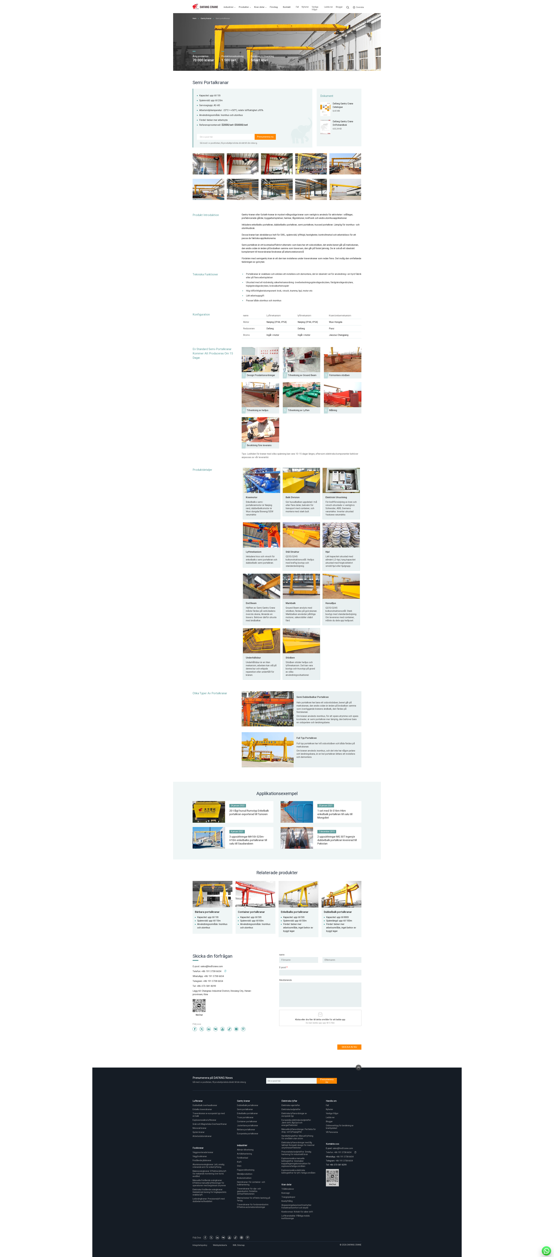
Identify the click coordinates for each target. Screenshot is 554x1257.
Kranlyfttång (287, 1201)
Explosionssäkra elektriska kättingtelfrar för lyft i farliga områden (298, 1171)
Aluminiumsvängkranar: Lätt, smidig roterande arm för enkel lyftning (208, 1166)
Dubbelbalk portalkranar (247, 1105)
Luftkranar (198, 1101)
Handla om (331, 1101)
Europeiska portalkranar (247, 1133)
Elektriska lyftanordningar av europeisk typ (294, 1115)
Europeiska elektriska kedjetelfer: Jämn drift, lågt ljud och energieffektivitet (296, 1123)
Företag (274, 7)
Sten (239, 1165)
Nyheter (305, 7)
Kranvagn (285, 1193)
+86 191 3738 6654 (214, 976)
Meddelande (285, 980)
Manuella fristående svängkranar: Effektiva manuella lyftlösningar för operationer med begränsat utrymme (209, 1183)
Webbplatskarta (220, 1245)
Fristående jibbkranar (202, 1160)
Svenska (360, 7)
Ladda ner (328, 7)
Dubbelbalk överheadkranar (205, 1105)
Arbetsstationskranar (202, 1136)
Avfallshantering (244, 1153)
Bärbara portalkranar (246, 1129)
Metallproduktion (244, 1174)
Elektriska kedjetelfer (291, 1109)
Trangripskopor (288, 1197)
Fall (297, 7)
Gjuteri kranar (199, 1132)
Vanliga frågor (315, 8)
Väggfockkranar (200, 1156)
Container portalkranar (247, 1121)
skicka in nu (349, 1047)
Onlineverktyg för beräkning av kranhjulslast (339, 1127)
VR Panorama (332, 1132)
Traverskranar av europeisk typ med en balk (209, 1115)
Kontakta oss (332, 1144)
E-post (283, 967)
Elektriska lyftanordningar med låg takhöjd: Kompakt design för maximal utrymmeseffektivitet (297, 1145)
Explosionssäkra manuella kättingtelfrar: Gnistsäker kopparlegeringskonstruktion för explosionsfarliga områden (296, 1162)
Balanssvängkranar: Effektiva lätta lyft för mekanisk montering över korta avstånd (209, 1174)
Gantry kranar (206, 18)
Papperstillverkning (245, 1169)
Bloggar (339, 7)
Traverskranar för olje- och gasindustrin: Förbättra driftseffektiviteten (249, 1191)
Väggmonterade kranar (203, 1152)
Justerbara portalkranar (247, 1125)
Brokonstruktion (244, 1178)
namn (282, 955)
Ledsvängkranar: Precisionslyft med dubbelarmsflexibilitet (209, 1200)
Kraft (239, 1161)
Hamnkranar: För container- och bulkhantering (251, 1183)
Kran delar (286, 1184)
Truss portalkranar (245, 1117)
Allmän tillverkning (245, 1149)
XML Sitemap (239, 1245)
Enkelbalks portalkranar (247, 1113)
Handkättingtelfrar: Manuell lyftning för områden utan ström (297, 1137)
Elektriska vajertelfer (290, 1105)
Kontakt (287, 7)
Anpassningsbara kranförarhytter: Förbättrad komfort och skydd (296, 1206)
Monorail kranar (199, 1128)
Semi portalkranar (245, 1109)
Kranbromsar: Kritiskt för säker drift (297, 1211)
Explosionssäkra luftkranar (204, 1120)
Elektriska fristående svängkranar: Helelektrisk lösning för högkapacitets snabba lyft (209, 1192)
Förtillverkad (242, 1157)
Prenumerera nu (265, 137)
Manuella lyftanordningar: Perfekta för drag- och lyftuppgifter (298, 1130)
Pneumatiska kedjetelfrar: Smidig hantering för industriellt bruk (296, 1153)
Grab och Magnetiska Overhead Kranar (210, 1124)
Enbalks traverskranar (202, 1109)
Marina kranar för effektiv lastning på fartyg (253, 1199)
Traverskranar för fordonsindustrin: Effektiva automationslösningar (253, 1206)
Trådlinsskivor (287, 1189)
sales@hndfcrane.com (211, 966)
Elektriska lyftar (289, 1101)
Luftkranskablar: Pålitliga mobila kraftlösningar (295, 1217)
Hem (194, 18)
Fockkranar (198, 1148)
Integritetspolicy (200, 1245)
